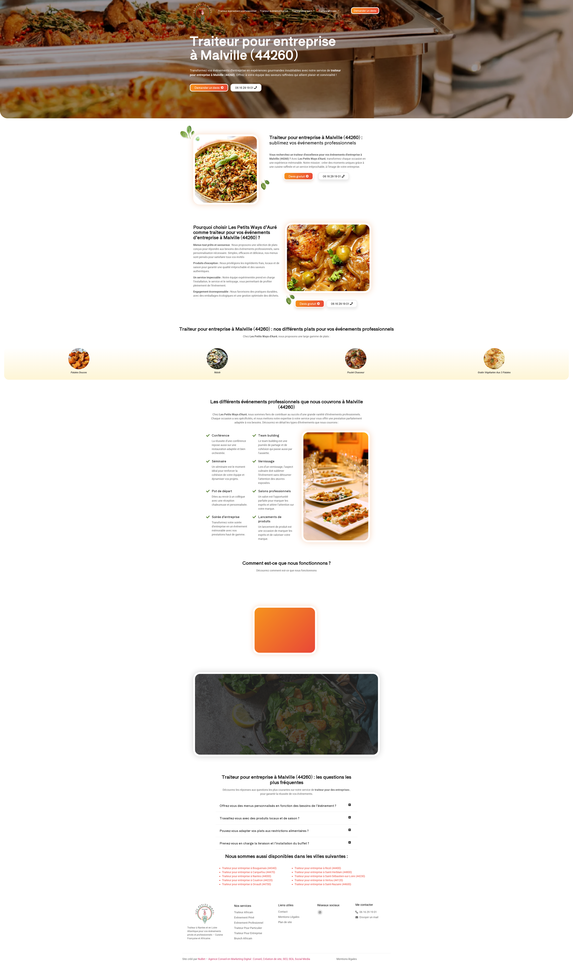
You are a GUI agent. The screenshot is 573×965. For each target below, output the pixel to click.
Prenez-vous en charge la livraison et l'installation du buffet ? (264, 843)
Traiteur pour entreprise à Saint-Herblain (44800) (323, 872)
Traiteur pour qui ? (302, 10)
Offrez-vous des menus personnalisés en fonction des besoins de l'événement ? (278, 805)
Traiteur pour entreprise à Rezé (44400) (318, 868)
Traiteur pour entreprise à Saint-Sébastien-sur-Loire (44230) (330, 876)
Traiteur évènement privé (274, 10)
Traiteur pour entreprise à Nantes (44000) (246, 876)
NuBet (201, 959)
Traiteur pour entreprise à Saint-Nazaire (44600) (323, 884)
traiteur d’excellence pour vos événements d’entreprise (327, 154)
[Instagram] (320, 912)
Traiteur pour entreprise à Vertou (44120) (319, 880)
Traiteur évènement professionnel (237, 10)
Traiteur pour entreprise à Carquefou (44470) (248, 872)
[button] (286, 805)
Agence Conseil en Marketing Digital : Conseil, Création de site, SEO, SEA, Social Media (259, 959)
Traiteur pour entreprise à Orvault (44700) (246, 884)
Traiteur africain (327, 10)
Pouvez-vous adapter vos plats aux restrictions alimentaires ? (264, 830)
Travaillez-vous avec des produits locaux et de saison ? (259, 818)
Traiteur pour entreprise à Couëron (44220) (247, 880)
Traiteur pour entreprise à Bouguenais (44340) (249, 868)
